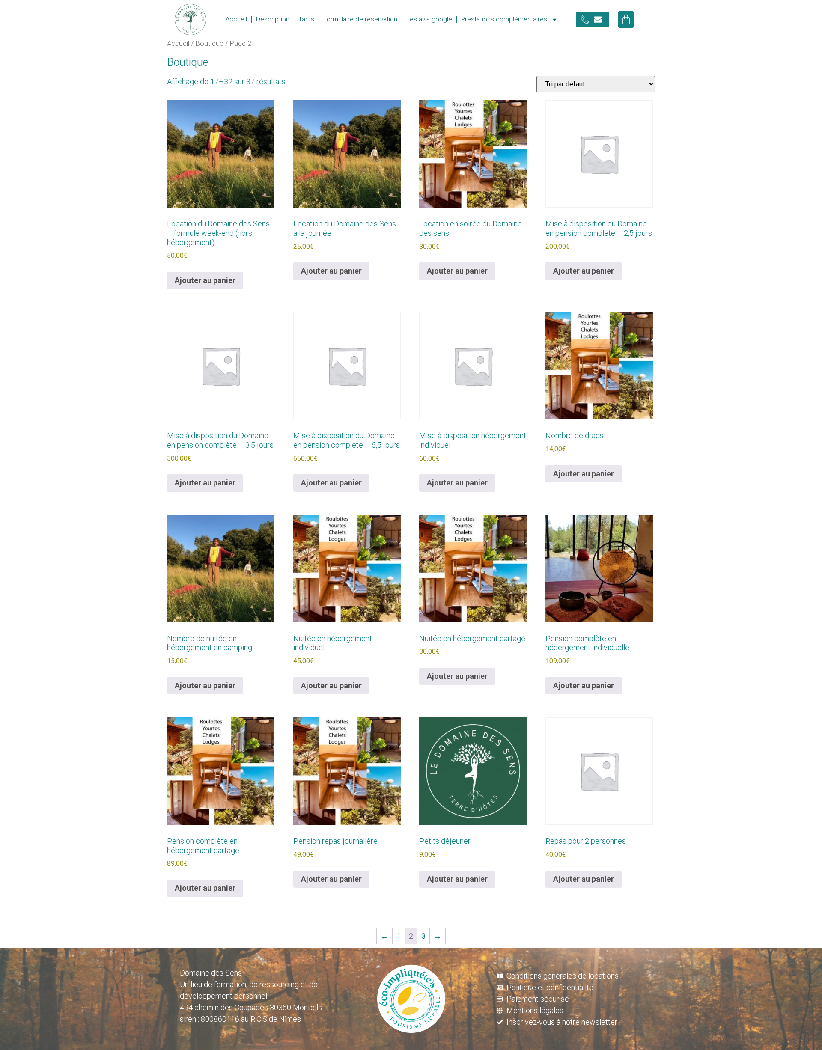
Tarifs (306, 19)
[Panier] (626, 19)
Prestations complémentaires (504, 19)
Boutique (209, 43)
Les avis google (429, 19)
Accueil (236, 19)
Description (272, 19)
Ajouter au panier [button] (205, 280)
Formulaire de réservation (360, 19)
